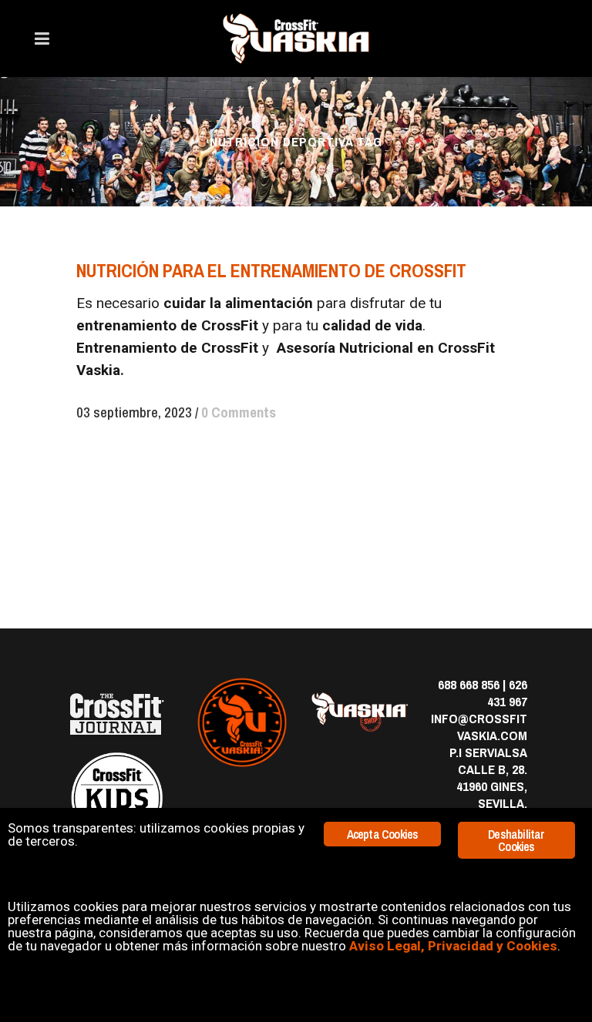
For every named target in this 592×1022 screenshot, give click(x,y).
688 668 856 (469, 684)
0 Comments (238, 412)
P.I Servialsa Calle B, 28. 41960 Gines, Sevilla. (488, 777)
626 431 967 (507, 692)
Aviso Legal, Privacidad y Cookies (453, 945)
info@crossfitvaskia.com (479, 726)
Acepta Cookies (383, 834)
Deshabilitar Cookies (516, 840)
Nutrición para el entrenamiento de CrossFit (271, 270)
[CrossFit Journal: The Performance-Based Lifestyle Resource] (117, 714)
